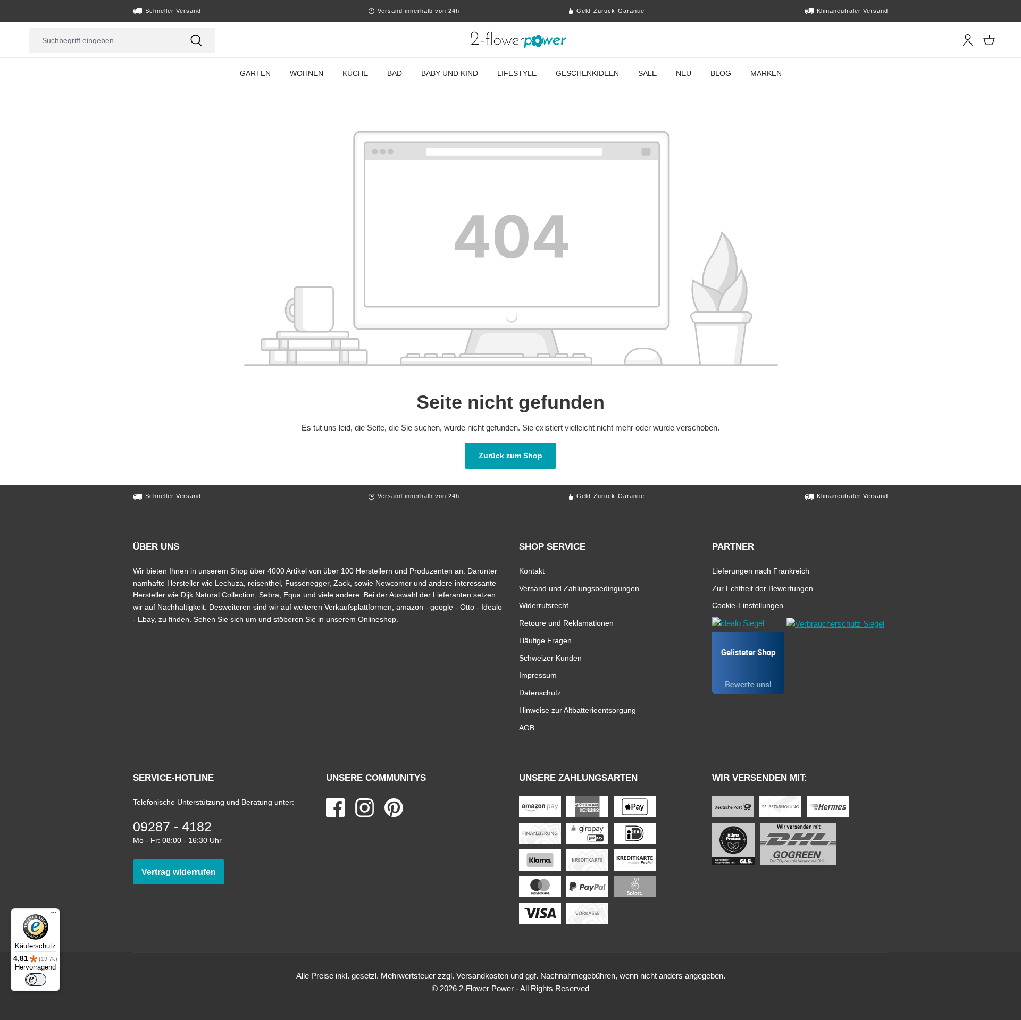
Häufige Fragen (545, 640)
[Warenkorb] (989, 39)
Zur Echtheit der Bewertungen (762, 588)
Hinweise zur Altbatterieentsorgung (577, 709)
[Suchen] (196, 40)
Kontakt (532, 570)
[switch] (35, 979)
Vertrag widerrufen (182, 871)
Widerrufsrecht (543, 605)
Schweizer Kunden (550, 657)
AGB (526, 727)
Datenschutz (540, 692)
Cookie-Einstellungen (747, 605)
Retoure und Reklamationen (566, 622)
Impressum (538, 674)
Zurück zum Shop (517, 455)
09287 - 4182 (172, 826)
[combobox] (103, 40)
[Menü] (53, 914)
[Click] (519, 40)
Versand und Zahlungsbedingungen (579, 588)
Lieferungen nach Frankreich (760, 570)
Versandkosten (482, 975)
